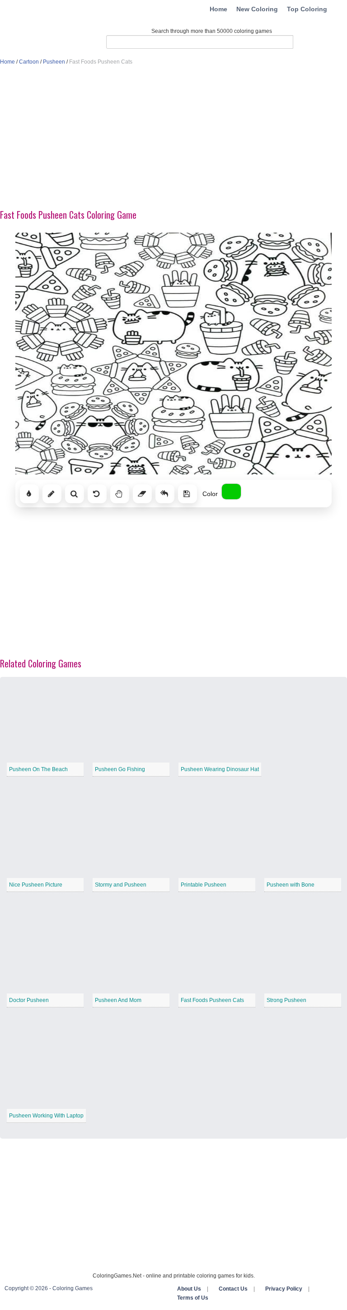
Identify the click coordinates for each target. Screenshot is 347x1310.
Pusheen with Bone (290, 885)
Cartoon (29, 62)
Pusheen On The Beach (38, 769)
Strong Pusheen (286, 1000)
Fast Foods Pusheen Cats (212, 1000)
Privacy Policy (283, 1289)
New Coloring (257, 9)
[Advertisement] (173, 138)
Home (218, 9)
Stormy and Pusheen (120, 885)
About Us (189, 1289)
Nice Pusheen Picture (35, 885)
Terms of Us (192, 1298)
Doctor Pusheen (29, 1000)
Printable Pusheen (203, 885)
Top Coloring (307, 9)
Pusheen (54, 62)
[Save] (187, 493)
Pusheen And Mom (118, 1000)
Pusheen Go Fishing (120, 769)
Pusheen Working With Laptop (46, 1115)
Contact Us (233, 1289)
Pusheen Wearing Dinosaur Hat (220, 769)
